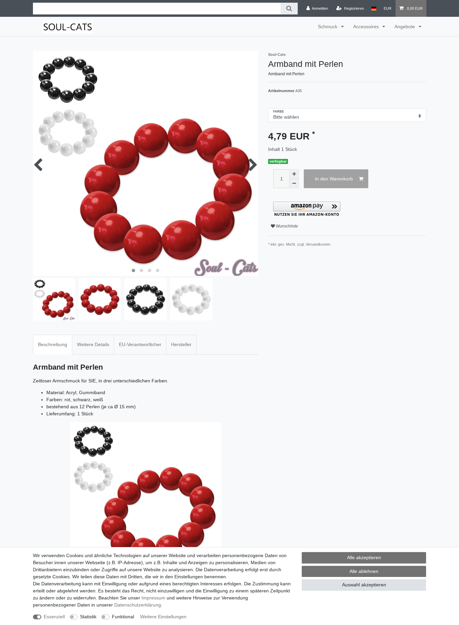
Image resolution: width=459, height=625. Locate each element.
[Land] (374, 8)
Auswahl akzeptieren (364, 584)
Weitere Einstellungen (163, 616)
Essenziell (54, 616)
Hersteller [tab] (181, 344)
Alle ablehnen (363, 571)
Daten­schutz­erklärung (137, 605)
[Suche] (289, 8)
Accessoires (366, 26)
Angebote (405, 26)
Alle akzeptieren (364, 557)
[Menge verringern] (294, 183)
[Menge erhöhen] (294, 174)
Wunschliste (286, 226)
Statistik (88, 616)
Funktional (123, 616)
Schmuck (328, 26)
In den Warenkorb (334, 178)
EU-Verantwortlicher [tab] (140, 344)
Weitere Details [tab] (93, 344)
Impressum (153, 597)
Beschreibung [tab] (52, 344)
